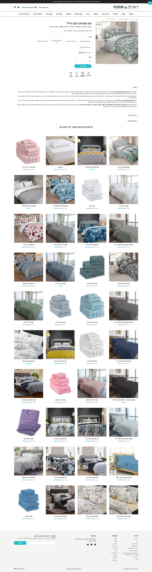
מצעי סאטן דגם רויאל (28, 400)
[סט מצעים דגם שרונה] (92, 150)
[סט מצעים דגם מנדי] (60, 344)
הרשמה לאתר (42, 7)
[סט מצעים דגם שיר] (123, 267)
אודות (136, 559)
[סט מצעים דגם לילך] (60, 461)
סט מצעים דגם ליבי (92, 477)
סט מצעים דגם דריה (123, 167)
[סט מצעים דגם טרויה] (92, 422)
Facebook (95, 544)
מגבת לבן (92, 206)
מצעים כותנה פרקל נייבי (123, 361)
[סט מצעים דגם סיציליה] (60, 189)
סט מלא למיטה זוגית (71, 41)
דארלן (136, 536)
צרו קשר (93, 536)
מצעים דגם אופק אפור (29, 206)
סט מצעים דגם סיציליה (60, 206)
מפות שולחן (114, 553)
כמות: (90, 57)
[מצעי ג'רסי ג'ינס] (60, 267)
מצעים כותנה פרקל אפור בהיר (123, 245)
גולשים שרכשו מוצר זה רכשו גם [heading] (76, 127)
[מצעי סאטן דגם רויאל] (28, 383)
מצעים (115, 539)
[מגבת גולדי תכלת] (92, 305)
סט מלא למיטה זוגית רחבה (57, 41)
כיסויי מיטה (114, 546)
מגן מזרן (60, 167)
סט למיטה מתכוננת (85, 47)
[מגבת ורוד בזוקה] (60, 383)
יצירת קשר (135, 557)
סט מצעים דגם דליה (92, 245)
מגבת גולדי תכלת (92, 322)
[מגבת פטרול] (28, 499)
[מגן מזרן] (60, 150)
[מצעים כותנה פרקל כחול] (123, 461)
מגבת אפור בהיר (60, 322)
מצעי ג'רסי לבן (123, 206)
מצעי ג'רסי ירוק (28, 322)
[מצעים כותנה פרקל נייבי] (123, 344)
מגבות (115, 541)
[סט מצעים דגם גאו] (28, 267)
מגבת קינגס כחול (92, 283)
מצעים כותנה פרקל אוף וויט (123, 439)
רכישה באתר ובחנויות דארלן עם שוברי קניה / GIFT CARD (130, 553)
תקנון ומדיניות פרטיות (132, 548)
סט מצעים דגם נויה (92, 516)
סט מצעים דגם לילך (60, 477)
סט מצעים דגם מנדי (60, 361)
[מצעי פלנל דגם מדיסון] (123, 499)
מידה (90, 37)
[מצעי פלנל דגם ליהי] (60, 499)
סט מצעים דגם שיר (124, 283)
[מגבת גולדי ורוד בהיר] (28, 150)
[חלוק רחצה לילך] (28, 422)
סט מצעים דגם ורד (29, 245)
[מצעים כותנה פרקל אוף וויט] (123, 422)
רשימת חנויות (134, 546)
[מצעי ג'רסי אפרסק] (92, 383)
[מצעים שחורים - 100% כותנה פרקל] (123, 383)
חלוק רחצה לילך (29, 439)
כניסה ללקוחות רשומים (28, 7)
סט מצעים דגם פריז (60, 439)
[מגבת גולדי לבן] (92, 344)
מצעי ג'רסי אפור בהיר (60, 245)
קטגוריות (114, 536)
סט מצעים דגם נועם (28, 361)
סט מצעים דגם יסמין (28, 477)
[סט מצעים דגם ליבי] (92, 461)
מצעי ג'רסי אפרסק (92, 400)
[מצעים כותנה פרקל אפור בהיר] (123, 228)
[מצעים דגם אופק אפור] (28, 189)
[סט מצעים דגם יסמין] (28, 461)
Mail (88, 544)
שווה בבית (114, 560)
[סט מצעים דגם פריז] (60, 422)
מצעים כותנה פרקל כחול (123, 477)
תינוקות (115, 555)
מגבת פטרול (28, 516)
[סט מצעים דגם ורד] (28, 228)
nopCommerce (77, 569)
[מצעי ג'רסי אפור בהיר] (60, 228)
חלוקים (115, 548)
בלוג (137, 541)
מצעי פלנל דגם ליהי (60, 516)
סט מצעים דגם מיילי (79, 23)
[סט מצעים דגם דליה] (92, 228)
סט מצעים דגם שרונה (92, 167)
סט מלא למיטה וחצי (85, 41)
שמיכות (115, 543)
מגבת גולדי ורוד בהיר (28, 167)
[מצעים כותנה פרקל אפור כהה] (123, 305)
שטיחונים (115, 558)
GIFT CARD (135, 543)
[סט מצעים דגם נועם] (28, 344)
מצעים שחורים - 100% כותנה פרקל (124, 400)
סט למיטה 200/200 (42, 41)
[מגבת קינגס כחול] (92, 267)
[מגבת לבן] (92, 189)
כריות (115, 550)
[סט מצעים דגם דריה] (123, 150)
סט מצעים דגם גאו (28, 283)
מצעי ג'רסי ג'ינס (60, 283)
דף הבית (136, 539)
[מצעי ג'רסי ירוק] (28, 305)
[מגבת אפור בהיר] (60, 305)
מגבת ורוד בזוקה (60, 400)
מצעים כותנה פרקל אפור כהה (123, 322)
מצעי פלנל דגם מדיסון (124, 516)
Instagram (91, 544)
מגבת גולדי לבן (92, 361)
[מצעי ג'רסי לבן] (123, 189)
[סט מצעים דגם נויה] (92, 499)
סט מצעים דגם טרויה (92, 439)
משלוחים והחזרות (133, 550)
